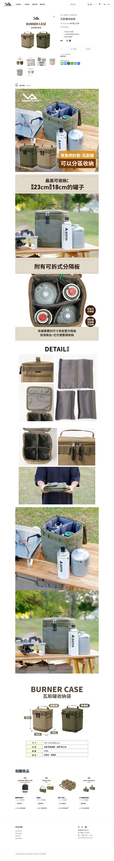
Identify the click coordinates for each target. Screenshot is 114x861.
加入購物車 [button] (63, 803)
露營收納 (66, 15)
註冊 (104, 4)
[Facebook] (88, 4)
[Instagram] (91, 4)
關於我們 (34, 4)
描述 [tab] (16, 85)
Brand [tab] (28, 85)
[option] (67, 41)
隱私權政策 (18, 831)
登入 (109, 4)
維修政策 (18, 836)
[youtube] (86, 827)
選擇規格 (40, 803)
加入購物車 (74, 49)
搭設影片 (27, 4)
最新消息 (42, 4)
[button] (54, 16)
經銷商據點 (18, 838)
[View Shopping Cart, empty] (99, 4)
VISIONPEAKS (64, 61)
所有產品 (18, 4)
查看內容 (19, 803)
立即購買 (87, 49)
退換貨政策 (18, 833)
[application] (21, 4)
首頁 (61, 15)
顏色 (61, 40)
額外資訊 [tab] (22, 85)
